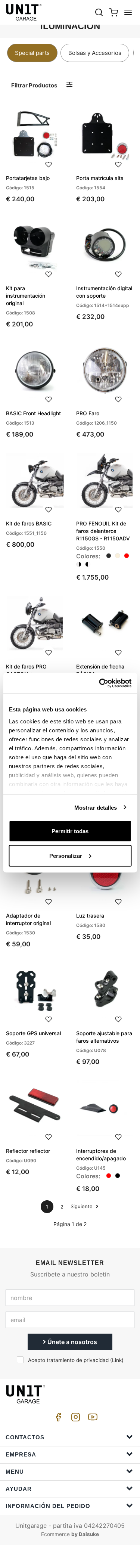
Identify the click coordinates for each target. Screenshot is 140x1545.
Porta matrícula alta (100, 178)
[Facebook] (57, 1419)
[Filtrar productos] (69, 85)
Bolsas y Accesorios (94, 52)
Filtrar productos (34, 85)
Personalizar (65, 855)
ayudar (19, 1489)
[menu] (128, 12)
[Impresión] (49, 164)
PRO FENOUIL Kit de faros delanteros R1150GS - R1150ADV (103, 531)
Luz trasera (90, 915)
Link (117, 1360)
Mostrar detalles (95, 807)
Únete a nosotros (71, 1342)
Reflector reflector (28, 1151)
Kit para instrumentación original (25, 295)
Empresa (21, 1454)
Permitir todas (70, 831)
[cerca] (98, 12)
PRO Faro (87, 413)
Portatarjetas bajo (28, 178)
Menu (15, 1471)
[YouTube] (91, 1419)
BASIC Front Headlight (33, 413)
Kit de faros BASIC (29, 523)
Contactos (25, 1437)
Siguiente (82, 1206)
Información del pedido (48, 1506)
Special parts (32, 52)
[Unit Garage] (24, 12)
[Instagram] (74, 1419)
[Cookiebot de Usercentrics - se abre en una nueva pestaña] (99, 683)
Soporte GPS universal (33, 1033)
